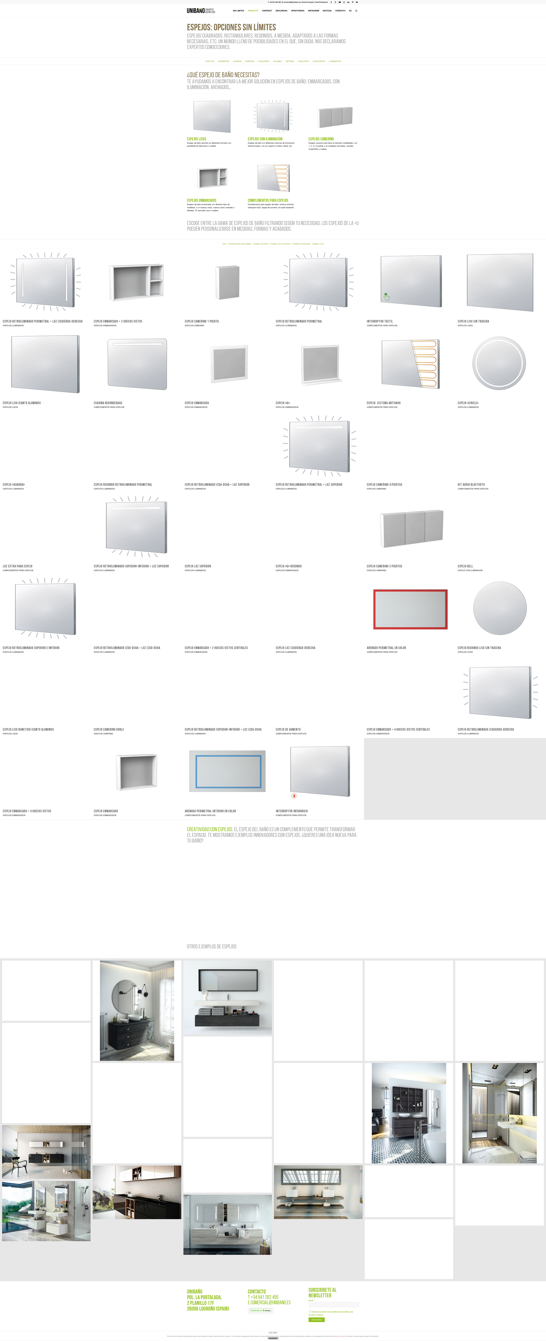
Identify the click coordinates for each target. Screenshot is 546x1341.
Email (311, 1300)
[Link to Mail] (357, 2)
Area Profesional (321, 2)
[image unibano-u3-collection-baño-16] (47, 992)
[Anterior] (193, 890)
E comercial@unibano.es (291, 2)
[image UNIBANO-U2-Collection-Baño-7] (410, 1250)
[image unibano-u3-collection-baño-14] (138, 1012)
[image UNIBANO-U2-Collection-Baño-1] (47, 1212)
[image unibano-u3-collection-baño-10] (410, 1012)
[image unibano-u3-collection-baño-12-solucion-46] (228, 999)
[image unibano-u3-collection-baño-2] (410, 1114)
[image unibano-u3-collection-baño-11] (319, 1012)
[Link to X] (335, 2)
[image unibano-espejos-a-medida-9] (319, 1193)
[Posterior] (352, 890)
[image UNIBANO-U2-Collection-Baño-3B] (500, 1197)
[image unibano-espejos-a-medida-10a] (47, 1153)
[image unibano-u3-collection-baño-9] (500, 1012)
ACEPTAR (273, 1338)
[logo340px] (201, 10)
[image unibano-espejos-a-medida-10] (138, 1193)
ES (350, 10)
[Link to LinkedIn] (348, 2)
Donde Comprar (308, 2)
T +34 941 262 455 (274, 2)
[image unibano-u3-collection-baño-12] (47, 1074)
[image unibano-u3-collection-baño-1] (500, 1114)
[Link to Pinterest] (352, 2)
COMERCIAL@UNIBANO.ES (271, 1303)
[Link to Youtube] (340, 2)
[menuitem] (238, 10)
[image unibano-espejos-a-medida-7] (228, 1167)
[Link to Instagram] (344, 2)
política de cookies (339, 1336)
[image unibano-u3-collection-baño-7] (228, 1088)
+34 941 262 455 (264, 1297)
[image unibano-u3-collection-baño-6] (319, 1114)
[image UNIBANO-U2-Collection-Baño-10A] (228, 1226)
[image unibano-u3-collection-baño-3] (138, 1114)
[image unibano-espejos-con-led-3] (410, 1192)
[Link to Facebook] (331, 2)
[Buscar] (356, 10)
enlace (320, 1315)
